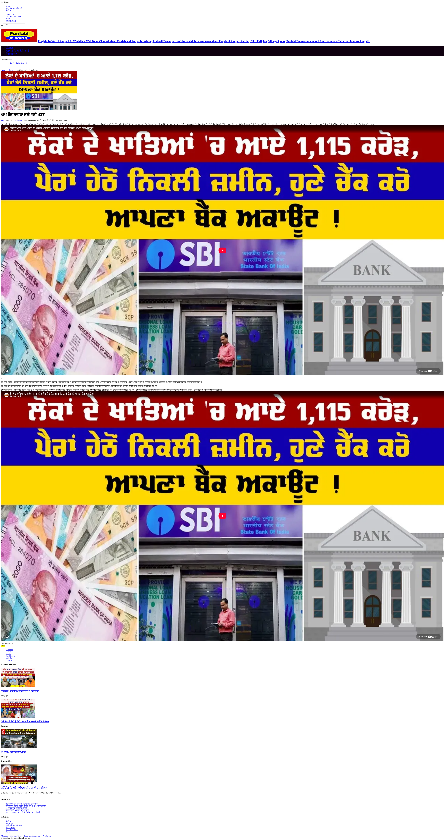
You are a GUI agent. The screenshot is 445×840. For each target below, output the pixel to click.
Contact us (47, 836)
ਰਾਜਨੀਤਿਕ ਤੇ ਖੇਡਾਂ (12, 830)
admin (3, 120)
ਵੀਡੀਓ (8, 832)
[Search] (2, 2)
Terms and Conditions (32, 836)
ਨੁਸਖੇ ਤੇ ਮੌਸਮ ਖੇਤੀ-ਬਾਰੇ (14, 8)
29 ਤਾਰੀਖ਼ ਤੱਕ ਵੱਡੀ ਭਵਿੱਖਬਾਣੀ (13, 752)
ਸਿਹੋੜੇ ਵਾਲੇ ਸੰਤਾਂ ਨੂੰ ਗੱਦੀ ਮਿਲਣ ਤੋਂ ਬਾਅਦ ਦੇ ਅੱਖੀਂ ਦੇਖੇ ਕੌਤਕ (25, 721)
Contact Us (10, 14)
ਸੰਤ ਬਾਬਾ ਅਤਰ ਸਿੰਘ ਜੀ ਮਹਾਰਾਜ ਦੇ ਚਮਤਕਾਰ (20, 691)
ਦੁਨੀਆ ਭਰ (11, 70)
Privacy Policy (11, 21)
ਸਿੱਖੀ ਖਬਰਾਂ (10, 10)
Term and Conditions (13, 16)
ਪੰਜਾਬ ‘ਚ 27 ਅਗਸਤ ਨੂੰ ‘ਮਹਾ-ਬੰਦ (17, 810)
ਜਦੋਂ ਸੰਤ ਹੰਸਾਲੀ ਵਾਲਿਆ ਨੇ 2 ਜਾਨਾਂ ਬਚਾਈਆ (24, 787)
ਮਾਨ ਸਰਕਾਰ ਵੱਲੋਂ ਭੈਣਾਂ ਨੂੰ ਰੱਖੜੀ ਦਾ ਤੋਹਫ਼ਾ (20, 63)
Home (8, 6)
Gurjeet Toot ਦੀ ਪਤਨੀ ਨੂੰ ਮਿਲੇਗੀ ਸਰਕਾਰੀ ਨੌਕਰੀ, (23, 812)
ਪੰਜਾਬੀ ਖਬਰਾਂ (10, 828)
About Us (9, 18)
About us (4, 836)
